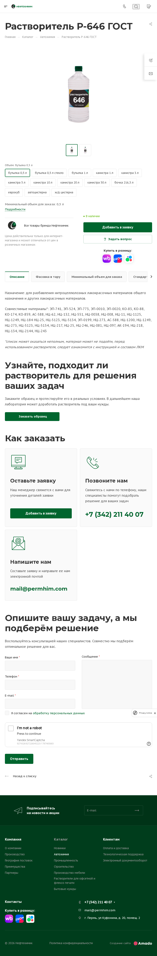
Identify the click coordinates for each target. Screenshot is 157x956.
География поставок (19, 860)
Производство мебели (69, 873)
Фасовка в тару (48, 277)
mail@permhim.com (38, 588)
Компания (13, 839)
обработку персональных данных (59, 713)
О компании (13, 848)
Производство (15, 854)
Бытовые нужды (65, 889)
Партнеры (11, 873)
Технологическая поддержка (123, 854)
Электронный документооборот (125, 860)
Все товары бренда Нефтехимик (46, 225)
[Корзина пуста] (148, 6)
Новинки (60, 848)
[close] (155, 713)
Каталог (61, 839)
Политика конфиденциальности (71, 943)
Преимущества (15, 866)
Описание (17, 277)
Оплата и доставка (116, 848)
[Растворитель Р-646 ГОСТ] (78, 94)
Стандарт (140, 277)
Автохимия (61, 854)
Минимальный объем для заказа (97, 277)
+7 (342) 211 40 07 (114, 514)
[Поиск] (136, 6)
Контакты (13, 902)
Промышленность (66, 860)
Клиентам (111, 839)
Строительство (64, 866)
